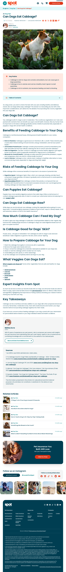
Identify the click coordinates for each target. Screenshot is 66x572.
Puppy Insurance (20, 513)
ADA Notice (39, 516)
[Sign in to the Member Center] (38, 3)
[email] (56, 21)
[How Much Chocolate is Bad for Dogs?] (33, 408)
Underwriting (60, 0)
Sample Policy (19, 518)
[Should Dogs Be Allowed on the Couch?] (33, 425)
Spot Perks (18, 525)
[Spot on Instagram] (45, 505)
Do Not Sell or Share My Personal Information (50, 566)
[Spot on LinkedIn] (45, 476)
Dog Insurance (8, 513)
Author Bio (15, 27)
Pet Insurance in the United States (37, 531)
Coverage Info (8, 518)
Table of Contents (15, 98)
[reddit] (51, 21)
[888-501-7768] (42, 3)
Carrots (7, 272)
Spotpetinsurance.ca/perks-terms (16, 548)
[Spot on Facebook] (41, 476)
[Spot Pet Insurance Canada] (8, 504)
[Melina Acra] (5, 25)
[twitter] (48, 21)
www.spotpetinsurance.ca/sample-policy (31, 557)
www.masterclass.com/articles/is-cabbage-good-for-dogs (35, 359)
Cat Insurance (8, 516)
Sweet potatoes (10, 270)
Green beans (9, 275)
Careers (58, 513)
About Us (50, 513)
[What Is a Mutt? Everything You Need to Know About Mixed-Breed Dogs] (33, 433)
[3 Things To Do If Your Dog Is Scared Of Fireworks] (33, 400)
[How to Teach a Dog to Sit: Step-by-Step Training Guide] (33, 416)
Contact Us (50, 516)
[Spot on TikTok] (48, 476)
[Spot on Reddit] (55, 476)
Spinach (7, 279)
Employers (39, 513)
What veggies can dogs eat (12, 264)
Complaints (31, 520)
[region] (33, 487)
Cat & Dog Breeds (18, 521)
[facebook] (43, 21)
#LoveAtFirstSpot (28, 475)
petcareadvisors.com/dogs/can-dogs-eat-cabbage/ (28, 370)
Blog (29, 513)
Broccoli (7, 274)
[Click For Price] (46, 3)
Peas (6, 277)
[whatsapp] (53, 21)
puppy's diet (10, 198)
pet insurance (37, 291)
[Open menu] (5, 3)
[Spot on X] (52, 476)
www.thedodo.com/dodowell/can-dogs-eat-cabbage (28, 376)
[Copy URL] (58, 21)
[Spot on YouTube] (59, 476)
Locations (7, 525)
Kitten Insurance (20, 516)
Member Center (30, 516)
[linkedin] (46, 21)
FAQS (6, 521)
